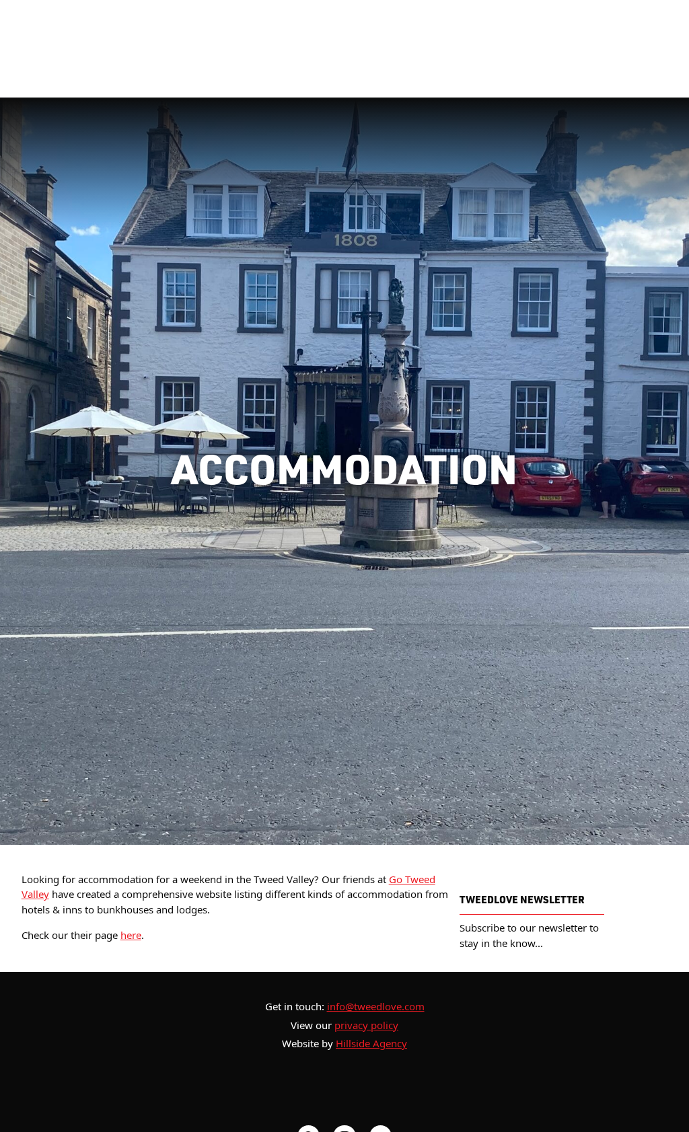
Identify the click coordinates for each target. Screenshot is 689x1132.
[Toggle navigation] (610, 49)
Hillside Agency (371, 1043)
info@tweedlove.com (376, 1006)
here (130, 935)
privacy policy (366, 1025)
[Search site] (650, 49)
